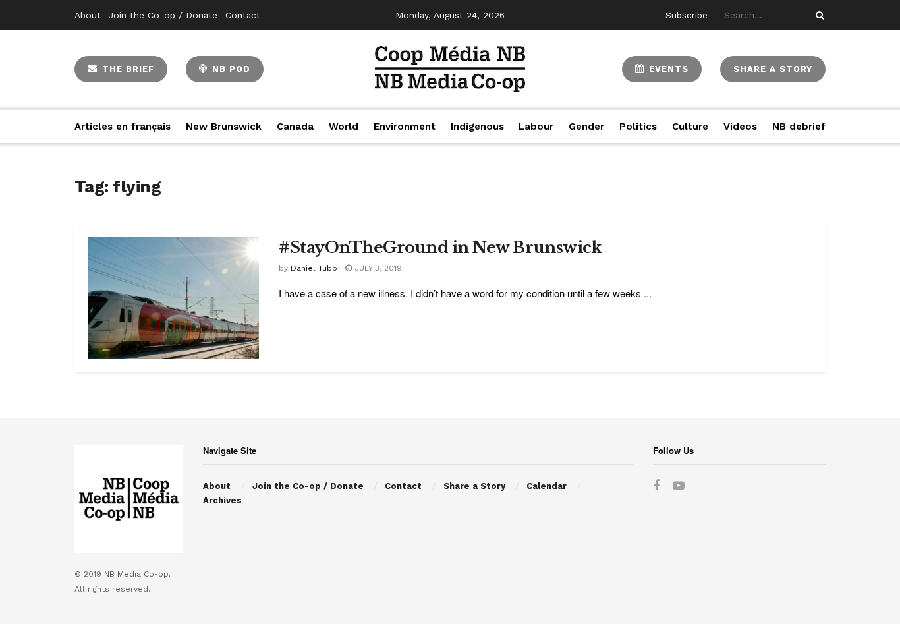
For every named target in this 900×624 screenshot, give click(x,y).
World (343, 126)
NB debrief (799, 126)
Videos (740, 126)
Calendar (546, 486)
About (87, 15)
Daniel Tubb (314, 268)
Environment (405, 126)
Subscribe (686, 15)
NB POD (229, 69)
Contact (242, 15)
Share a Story (474, 486)
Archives (222, 500)
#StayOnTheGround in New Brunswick (440, 247)
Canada (295, 126)
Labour (536, 126)
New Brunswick (224, 126)
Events (667, 69)
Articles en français (122, 126)
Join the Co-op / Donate (163, 15)
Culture (690, 126)
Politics (638, 126)
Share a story (772, 69)
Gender (586, 126)
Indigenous (477, 126)
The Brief (126, 69)
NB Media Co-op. (137, 574)
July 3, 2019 (377, 268)
